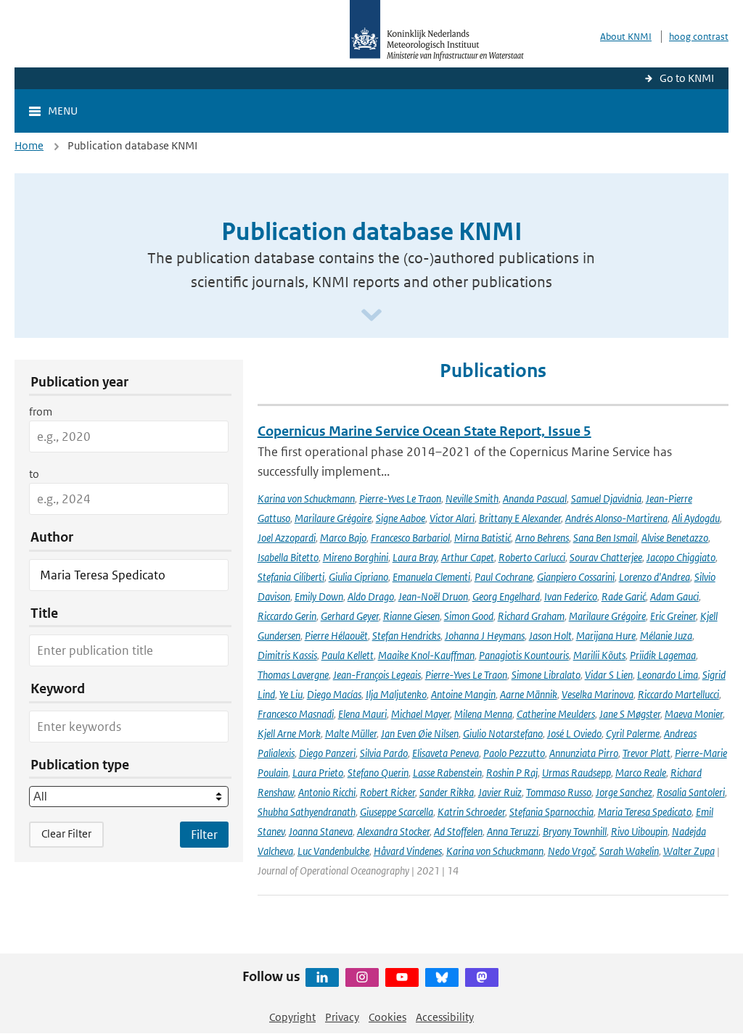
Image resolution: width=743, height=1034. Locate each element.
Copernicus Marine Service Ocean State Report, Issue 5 (424, 431)
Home (29, 145)
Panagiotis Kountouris (524, 655)
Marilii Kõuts (599, 655)
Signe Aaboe (400, 518)
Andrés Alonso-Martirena (616, 518)
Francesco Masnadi (296, 714)
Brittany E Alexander (520, 518)
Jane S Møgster (629, 714)
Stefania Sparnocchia (551, 812)
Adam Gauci (674, 596)
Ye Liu (291, 694)
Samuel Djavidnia (606, 498)
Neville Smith (472, 498)
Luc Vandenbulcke (333, 851)
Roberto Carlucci (531, 557)
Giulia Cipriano (358, 577)
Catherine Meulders (556, 714)
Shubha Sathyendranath (307, 812)
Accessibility (445, 1017)
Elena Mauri (362, 714)
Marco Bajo (343, 538)
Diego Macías (334, 694)
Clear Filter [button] (66, 833)
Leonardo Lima (667, 675)
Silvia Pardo (384, 753)
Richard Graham (531, 616)
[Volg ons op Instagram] (362, 977)
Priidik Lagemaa (663, 655)
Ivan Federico (570, 596)
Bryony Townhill (575, 831)
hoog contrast (698, 36)
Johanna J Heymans (485, 635)
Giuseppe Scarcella (396, 812)
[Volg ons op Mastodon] (481, 977)
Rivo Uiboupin (639, 831)
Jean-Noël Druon (433, 596)
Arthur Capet (467, 557)
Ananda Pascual (535, 498)
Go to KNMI (687, 78)
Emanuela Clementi (431, 577)
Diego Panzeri (327, 753)
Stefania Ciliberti (291, 577)
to (34, 474)
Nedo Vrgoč (571, 851)
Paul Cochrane (504, 577)
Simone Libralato (546, 675)
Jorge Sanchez (624, 792)
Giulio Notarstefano (503, 733)
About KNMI (626, 36)
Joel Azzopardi (287, 538)
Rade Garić (624, 596)
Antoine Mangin (463, 694)
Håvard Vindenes (408, 851)
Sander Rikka (446, 792)
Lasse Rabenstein (447, 772)
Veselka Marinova (597, 694)
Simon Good (468, 616)
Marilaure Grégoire (333, 518)
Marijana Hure (606, 635)
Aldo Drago (371, 596)
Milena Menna (483, 714)
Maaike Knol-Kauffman (426, 655)
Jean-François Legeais (377, 675)
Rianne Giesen (411, 616)
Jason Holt (550, 635)
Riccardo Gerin (287, 616)
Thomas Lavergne (293, 675)
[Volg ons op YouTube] (402, 977)
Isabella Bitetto (288, 557)
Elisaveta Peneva (445, 753)
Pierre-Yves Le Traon (400, 498)
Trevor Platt (646, 753)
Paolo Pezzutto (514, 753)
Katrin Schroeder (471, 812)
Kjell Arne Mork (289, 733)
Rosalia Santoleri (691, 792)
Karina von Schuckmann (306, 498)
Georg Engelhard (506, 596)
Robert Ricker (387, 792)
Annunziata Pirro (583, 753)
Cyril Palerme (633, 733)
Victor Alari (452, 518)
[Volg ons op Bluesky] (441, 977)
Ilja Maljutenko (396, 694)
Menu (63, 110)
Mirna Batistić (482, 538)
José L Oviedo (574, 733)
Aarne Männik (528, 694)
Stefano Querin (378, 772)
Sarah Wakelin (629, 851)
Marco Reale (640, 772)
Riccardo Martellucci (678, 694)
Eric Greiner (673, 616)
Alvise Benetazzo (674, 538)
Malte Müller (351, 733)
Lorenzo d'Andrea (654, 577)
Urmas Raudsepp (576, 772)
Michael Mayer (420, 714)
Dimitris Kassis (287, 655)
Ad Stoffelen (458, 831)
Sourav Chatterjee (606, 557)
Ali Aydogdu (696, 518)
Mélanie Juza (666, 635)
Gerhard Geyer (350, 616)
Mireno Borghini (355, 557)
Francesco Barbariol (410, 538)
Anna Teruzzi (512, 831)
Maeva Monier (694, 714)
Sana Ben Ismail (605, 538)
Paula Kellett (347, 655)
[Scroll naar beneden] (371, 315)
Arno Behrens (542, 538)
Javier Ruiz (500, 792)
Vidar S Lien (609, 675)
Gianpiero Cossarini (576, 577)
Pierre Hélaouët (336, 635)
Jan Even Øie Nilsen (420, 733)
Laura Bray (415, 557)
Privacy (342, 1017)
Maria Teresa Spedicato (644, 812)
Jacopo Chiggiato (680, 557)
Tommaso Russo (558, 792)
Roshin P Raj (512, 772)
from (40, 411)
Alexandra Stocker (393, 831)
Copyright (292, 1017)
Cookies (387, 1017)
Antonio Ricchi (327, 792)
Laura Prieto (317, 772)
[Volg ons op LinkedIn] (322, 977)
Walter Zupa (689, 851)
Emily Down (319, 596)
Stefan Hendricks (406, 635)
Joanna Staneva (321, 831)
